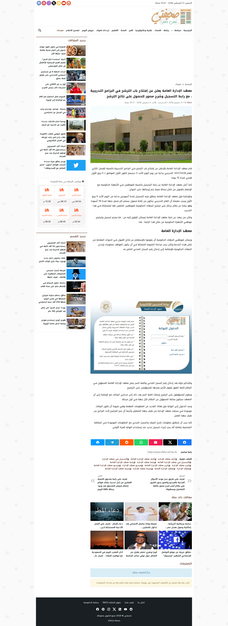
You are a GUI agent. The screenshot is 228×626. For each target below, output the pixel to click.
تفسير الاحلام (73, 30)
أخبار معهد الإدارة (166, 459)
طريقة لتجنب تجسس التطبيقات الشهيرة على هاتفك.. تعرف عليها (55, 274)
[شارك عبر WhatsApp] (141, 442)
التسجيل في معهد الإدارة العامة (173, 462)
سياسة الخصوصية (91, 602)
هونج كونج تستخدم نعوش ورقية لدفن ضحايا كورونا (53, 321)
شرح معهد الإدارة (180, 465)
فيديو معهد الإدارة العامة (106, 465)
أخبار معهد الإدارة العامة (143, 459)
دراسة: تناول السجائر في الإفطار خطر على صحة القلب (53, 284)
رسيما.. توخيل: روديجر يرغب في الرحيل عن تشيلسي (53, 110)
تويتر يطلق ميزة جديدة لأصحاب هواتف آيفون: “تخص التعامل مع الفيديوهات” (53, 165)
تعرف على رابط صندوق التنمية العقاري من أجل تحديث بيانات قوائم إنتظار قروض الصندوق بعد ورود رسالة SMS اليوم (115, 482)
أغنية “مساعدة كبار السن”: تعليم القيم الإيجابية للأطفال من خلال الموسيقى (52, 63)
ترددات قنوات (102, 30)
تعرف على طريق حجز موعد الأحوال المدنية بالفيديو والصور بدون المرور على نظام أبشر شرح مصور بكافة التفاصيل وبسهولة (167, 482)
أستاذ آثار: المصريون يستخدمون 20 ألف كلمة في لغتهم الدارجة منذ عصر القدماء (53, 151)
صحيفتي (128, 616)
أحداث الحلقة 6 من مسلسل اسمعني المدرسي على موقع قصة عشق (53, 75)
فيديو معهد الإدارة (131, 465)
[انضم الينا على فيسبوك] (38, 3)
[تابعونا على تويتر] (53, 3)
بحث (40, 30)
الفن (131, 30)
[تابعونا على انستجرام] (48, 3)
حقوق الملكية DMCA (112, 602)
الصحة (123, 30)
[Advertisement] (141, 58)
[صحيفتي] (114, 16)
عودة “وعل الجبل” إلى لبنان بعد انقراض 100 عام (53, 309)
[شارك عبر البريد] (156, 442)
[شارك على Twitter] (170, 442)
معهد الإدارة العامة (176, 231)
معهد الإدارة (183, 468)
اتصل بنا (141, 602)
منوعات (60, 30)
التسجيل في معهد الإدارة (114, 459)
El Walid (188, 102)
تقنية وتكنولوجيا (143, 30)
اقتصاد (157, 30)
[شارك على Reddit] (127, 442)
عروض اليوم (88, 30)
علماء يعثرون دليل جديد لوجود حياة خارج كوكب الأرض (52, 259)
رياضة (166, 30)
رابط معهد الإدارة (145, 462)
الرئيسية (187, 30)
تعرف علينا (129, 602)
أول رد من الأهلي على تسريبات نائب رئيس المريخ (54, 85)
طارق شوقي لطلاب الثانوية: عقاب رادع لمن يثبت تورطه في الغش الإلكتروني (53, 137)
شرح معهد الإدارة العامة (157, 465)
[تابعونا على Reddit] (68, 3)
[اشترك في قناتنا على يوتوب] (63, 3)
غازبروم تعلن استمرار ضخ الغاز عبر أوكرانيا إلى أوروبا (52, 98)
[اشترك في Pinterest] (43, 3)
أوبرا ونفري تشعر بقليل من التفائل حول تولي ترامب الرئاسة (141, 554)
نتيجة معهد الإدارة (142, 468)
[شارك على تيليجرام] (112, 442)
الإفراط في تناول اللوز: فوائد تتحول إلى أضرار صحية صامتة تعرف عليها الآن (52, 50)
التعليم (115, 30)
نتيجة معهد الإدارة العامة (117, 468)
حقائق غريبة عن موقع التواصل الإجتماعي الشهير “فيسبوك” (176, 554)
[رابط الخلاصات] (58, 3)
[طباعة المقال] (98, 442)
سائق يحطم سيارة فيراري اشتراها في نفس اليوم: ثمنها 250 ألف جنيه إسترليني (52, 299)
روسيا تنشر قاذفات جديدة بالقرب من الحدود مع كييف (53, 123)
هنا (119, 217)
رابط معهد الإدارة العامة (122, 462)
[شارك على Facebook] (185, 442)
